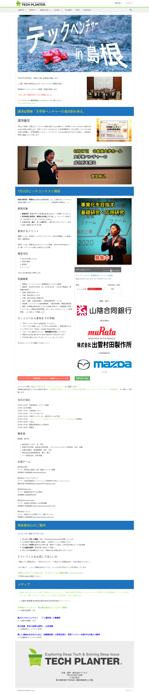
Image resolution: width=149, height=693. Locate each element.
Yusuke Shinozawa (75, 573)
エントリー (128, 690)
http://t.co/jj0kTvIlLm (75, 595)
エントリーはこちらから (41, 202)
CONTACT (87, 10)
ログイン (129, 3)
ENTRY (32, 10)
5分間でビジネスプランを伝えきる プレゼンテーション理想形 (41, 573)
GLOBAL (68, 10)
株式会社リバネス (80, 673)
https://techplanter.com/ (26, 103)
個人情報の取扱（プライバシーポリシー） (49, 387)
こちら (67, 202)
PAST (78, 10)
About (21, 10)
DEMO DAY (44, 10)
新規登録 (118, 3)
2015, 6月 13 (64, 601)
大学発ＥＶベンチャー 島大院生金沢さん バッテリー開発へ (43, 608)
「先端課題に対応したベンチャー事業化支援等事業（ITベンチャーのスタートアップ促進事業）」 (84, 389)
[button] (130, 10)
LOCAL (57, 10)
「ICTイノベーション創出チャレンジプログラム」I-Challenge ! (52, 419)
